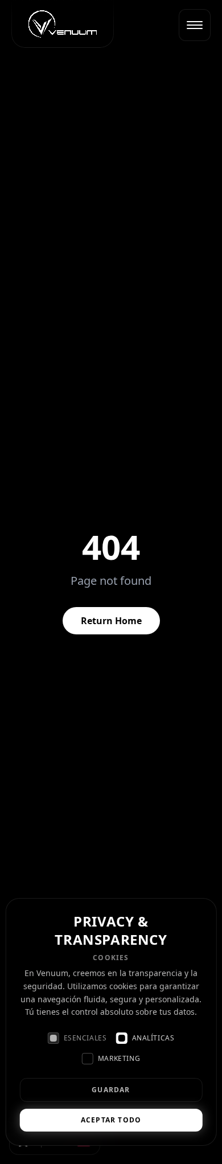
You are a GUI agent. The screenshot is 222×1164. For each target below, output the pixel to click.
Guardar (111, 1090)
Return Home (111, 620)
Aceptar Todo (111, 1120)
